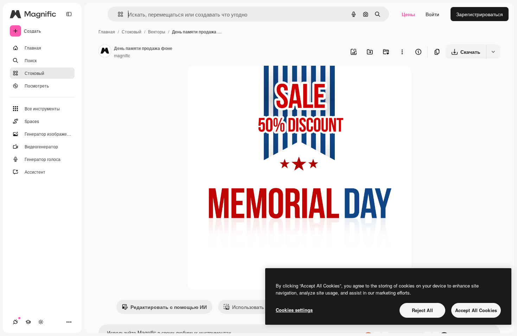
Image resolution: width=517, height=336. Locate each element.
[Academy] (28, 322)
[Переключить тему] (40, 322)
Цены (408, 14)
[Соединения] (15, 322)
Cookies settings (294, 309)
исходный (235, 79)
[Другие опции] (402, 52)
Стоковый (131, 31)
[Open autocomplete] (117, 14)
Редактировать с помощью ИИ (168, 306)
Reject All (422, 310)
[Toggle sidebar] (69, 14)
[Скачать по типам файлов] (493, 52)
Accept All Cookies (476, 310)
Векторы (156, 31)
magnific (122, 55)
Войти (432, 14)
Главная (106, 31)
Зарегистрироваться (479, 14)
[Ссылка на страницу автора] (104, 52)
